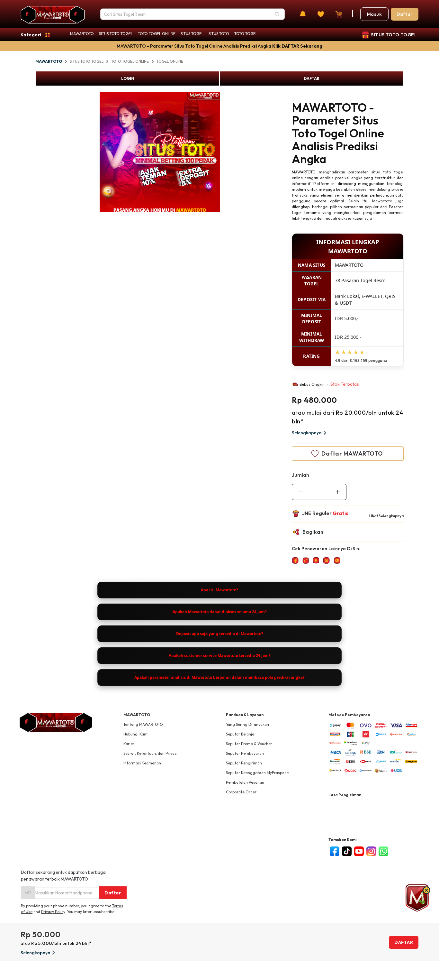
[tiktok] (347, 851)
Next (224, 153)
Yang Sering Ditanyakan (247, 724)
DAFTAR (311, 78)
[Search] (277, 14)
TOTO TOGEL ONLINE (156, 33)
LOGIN (127, 78)
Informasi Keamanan (142, 763)
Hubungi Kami (135, 734)
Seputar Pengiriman (244, 763)
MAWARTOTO (82, 33)
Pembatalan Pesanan (245, 782)
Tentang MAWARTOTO (143, 724)
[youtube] (359, 851)
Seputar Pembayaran (245, 753)
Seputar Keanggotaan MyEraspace (257, 772)
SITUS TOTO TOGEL (116, 33)
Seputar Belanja (240, 734)
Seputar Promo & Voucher (249, 743)
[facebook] (334, 851)
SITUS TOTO (219, 33)
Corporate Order (241, 792)
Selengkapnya (307, 433)
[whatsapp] (383, 851)
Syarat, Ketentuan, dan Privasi (150, 753)
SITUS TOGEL (192, 33)
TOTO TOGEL (245, 33)
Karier (128, 743)
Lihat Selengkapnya (386, 516)
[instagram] (371, 851)
